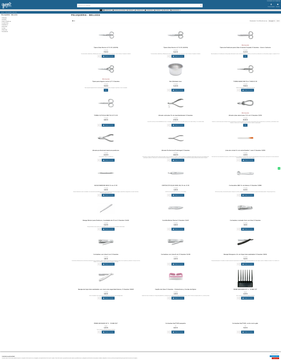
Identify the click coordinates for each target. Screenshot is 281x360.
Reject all (275, 358)
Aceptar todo (274, 356)
